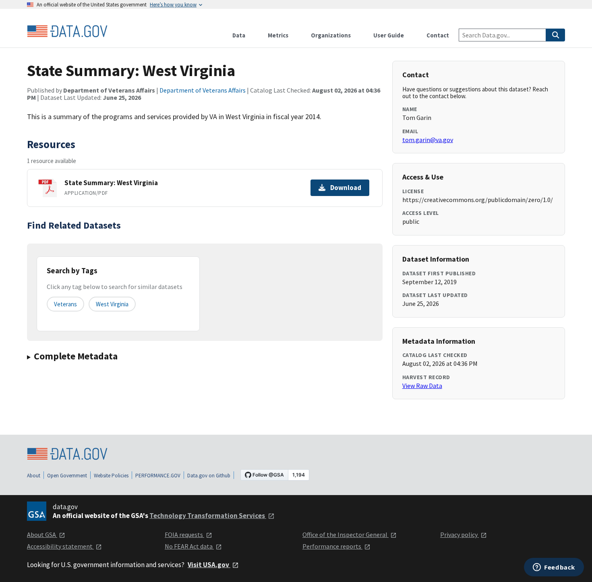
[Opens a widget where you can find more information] (554, 568)
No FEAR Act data (189, 546)
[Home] (67, 31)
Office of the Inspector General (345, 534)
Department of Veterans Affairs (202, 90)
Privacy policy (459, 534)
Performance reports (332, 546)
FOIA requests (184, 534)
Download (345, 187)
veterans (65, 304)
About (33, 475)
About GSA (42, 534)
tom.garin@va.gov (427, 140)
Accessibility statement (60, 546)
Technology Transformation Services (207, 515)
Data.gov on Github (208, 475)
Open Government (67, 475)
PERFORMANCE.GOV (157, 475)
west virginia (112, 304)
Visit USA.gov (209, 564)
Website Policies (111, 475)
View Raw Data (422, 386)
